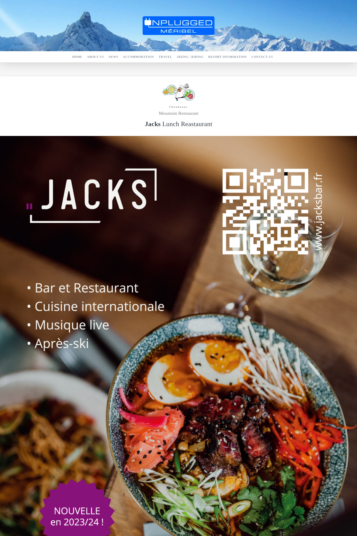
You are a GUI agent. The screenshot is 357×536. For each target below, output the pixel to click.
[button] (279, 56)
